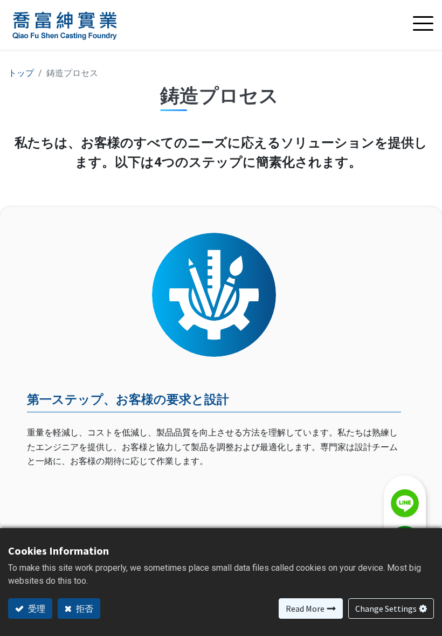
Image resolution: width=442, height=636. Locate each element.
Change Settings (386, 608)
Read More (305, 608)
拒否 (83, 608)
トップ (21, 73)
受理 (35, 608)
